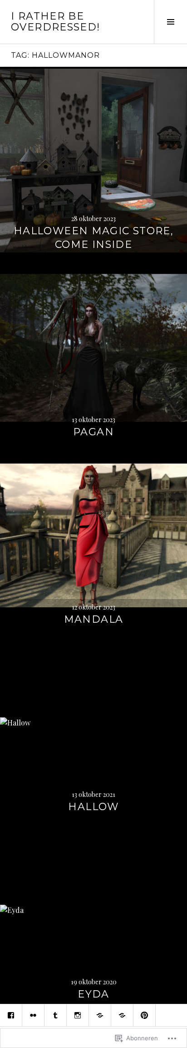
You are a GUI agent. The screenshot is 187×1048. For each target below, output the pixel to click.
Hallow (93, 807)
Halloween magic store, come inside (93, 238)
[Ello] (100, 1015)
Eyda (93, 994)
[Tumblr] (55, 1015)
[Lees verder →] (93, 160)
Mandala (93, 619)
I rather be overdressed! (55, 21)
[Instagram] (78, 1015)
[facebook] (11, 1015)
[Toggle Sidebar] (170, 22)
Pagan (93, 432)
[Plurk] (122, 1015)
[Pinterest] (144, 1015)
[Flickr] (33, 1015)
